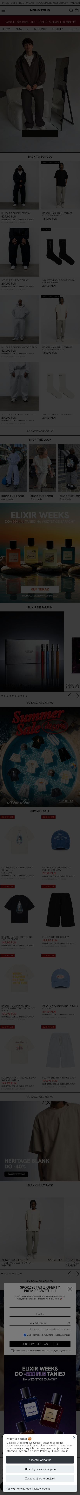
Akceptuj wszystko (40, 1460)
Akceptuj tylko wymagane (40, 1469)
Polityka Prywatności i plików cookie (28, 1488)
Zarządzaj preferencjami (40, 1478)
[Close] (74, 1437)
